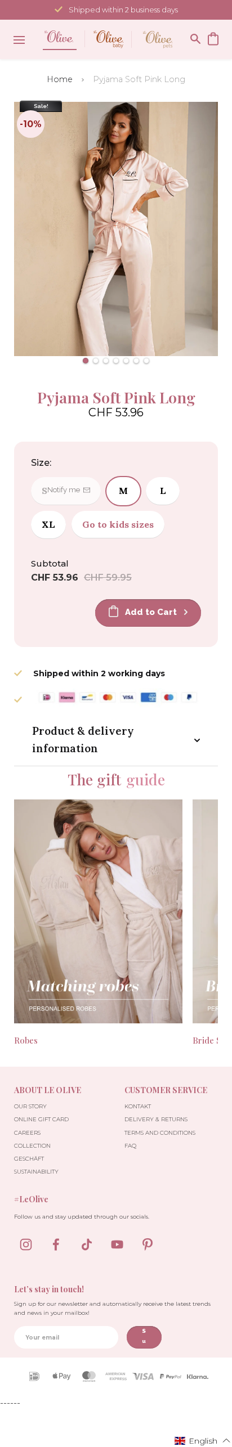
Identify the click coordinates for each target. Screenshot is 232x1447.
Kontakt (137, 1106)
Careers (27, 1132)
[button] (85, 360)
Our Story (30, 1106)
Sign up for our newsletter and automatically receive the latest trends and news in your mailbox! (112, 1308)
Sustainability (36, 1171)
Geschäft (29, 1158)
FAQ (130, 1145)
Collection (32, 1145)
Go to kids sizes (118, 524)
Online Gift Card (41, 1119)
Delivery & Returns (156, 1119)
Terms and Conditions (159, 1132)
